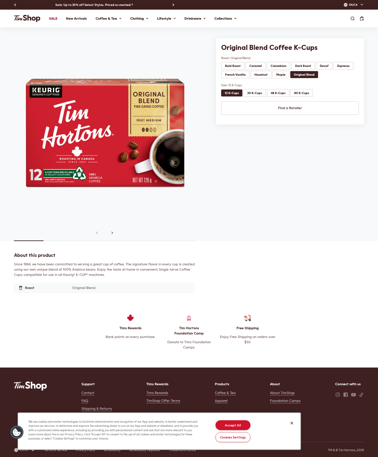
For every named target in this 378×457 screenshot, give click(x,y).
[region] (159, 431)
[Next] (173, 5)
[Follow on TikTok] (361, 394)
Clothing (137, 18)
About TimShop (282, 392)
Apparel (221, 400)
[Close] (292, 423)
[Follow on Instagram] (337, 394)
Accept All (233, 425)
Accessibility (112, 450)
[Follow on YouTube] (353, 394)
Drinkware (192, 18)
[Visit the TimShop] (30, 386)
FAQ (84, 400)
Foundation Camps (285, 400)
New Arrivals (76, 18)
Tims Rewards (157, 392)
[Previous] (15, 5)
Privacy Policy (85, 450)
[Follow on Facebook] (345, 394)
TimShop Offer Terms (163, 400)
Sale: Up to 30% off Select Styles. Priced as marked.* (94, 5)
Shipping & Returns (96, 408)
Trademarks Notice (182, 450)
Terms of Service (55, 450)
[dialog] (353, 4)
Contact (87, 392)
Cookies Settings (233, 437)
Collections (223, 18)
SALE (53, 18)
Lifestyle (164, 18)
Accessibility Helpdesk (145, 450)
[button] (17, 432)
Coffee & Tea (106, 18)
